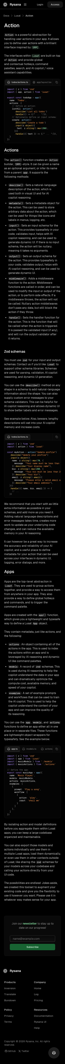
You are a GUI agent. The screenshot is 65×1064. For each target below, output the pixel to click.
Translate (10, 994)
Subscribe (32, 947)
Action (29, 15)
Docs (6, 15)
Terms (8, 1021)
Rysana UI (40, 1021)
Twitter (25, 1051)
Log (36, 994)
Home (37, 988)
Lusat (17, 15)
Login (40, 4)
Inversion (10, 988)
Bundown (10, 1000)
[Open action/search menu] (53, 1052)
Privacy (9, 1015)
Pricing (38, 1000)
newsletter (30, 923)
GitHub (12, 1051)
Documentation (43, 1015)
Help (37, 1027)
